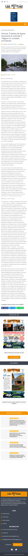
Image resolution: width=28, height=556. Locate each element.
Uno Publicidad (22, 554)
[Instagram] (7, 2)
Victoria (21, 44)
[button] (5, 308)
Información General (12, 44)
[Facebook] (2, 2)
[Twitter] (5, 2)
